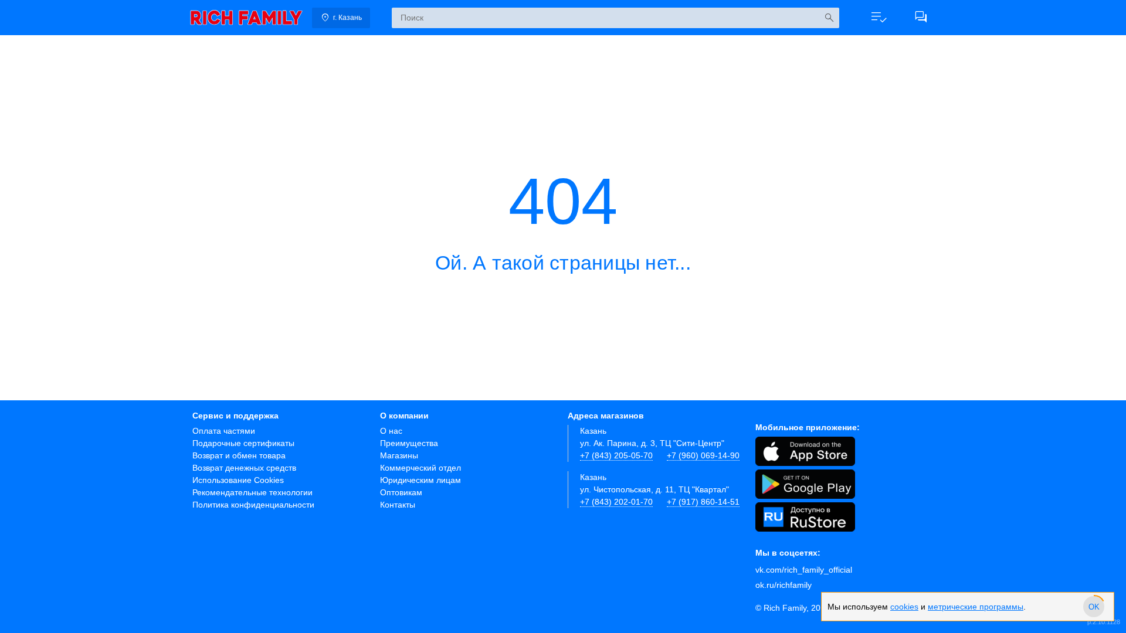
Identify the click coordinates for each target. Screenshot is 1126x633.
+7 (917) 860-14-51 (703, 501)
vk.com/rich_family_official (803, 569)
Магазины (399, 455)
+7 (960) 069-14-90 (703, 455)
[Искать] (829, 18)
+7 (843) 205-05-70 (616, 455)
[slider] (1093, 606)
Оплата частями (223, 430)
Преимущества (409, 443)
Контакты (397, 504)
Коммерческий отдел (420, 467)
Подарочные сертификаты (243, 443)
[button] (878, 17)
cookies (904, 606)
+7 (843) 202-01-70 (616, 501)
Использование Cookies (238, 480)
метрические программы (975, 606)
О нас (391, 430)
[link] (246, 17)
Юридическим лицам (420, 480)
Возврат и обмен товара (239, 455)
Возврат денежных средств (244, 467)
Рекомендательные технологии (252, 492)
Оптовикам (401, 492)
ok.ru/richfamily (783, 585)
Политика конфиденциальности (253, 504)
